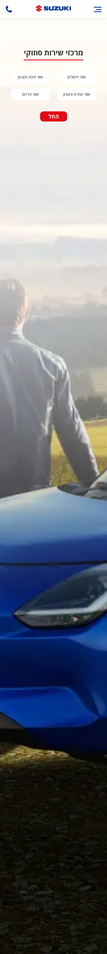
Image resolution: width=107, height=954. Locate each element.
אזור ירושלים (76, 77)
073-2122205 (8, 9)
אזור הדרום (30, 94)
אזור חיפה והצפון (30, 77)
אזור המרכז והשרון (76, 94)
